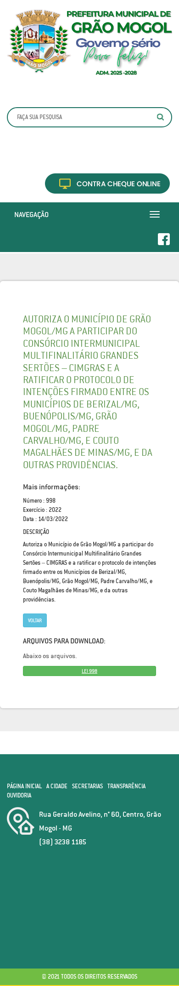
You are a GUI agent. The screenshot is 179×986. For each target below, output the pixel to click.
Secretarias (87, 786)
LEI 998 (89, 671)
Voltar (35, 620)
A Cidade (56, 786)
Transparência (126, 786)
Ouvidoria (19, 795)
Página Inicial (24, 786)
